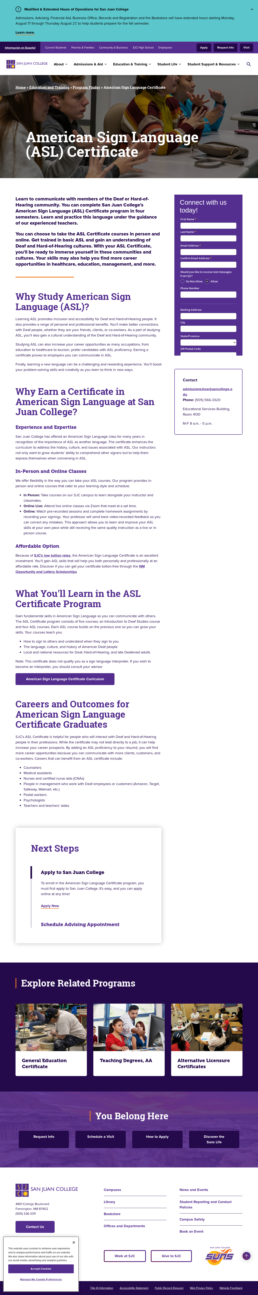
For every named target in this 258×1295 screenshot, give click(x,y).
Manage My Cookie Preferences (41, 1279)
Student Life (167, 64)
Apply (204, 47)
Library (109, 1201)
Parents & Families (82, 47)
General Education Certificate (44, 1063)
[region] (41, 1264)
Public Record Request (169, 1288)
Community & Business (113, 47)
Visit (246, 47)
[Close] (73, 1242)
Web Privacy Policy (201, 1288)
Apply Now (50, 905)
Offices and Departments (124, 1226)
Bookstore (112, 1214)
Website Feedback (231, 1288)
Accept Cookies (41, 1269)
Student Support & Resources (211, 64)
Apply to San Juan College (72, 872)
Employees (165, 47)
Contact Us (35, 1226)
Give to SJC (171, 1256)
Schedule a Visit (100, 1136)
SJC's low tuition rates (52, 555)
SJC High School (143, 47)
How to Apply (157, 1136)
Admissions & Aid (88, 64)
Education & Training (130, 64)
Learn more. (25, 32)
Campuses (112, 1189)
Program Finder (86, 87)
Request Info (225, 47)
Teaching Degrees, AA (126, 1060)
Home (21, 87)
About (59, 64)
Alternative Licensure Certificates (204, 1063)
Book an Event (191, 1231)
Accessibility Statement (134, 1288)
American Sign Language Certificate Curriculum (65, 679)
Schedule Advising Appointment (80, 924)
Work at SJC (125, 1256)
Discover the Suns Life (214, 1139)
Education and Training (49, 87)
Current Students (56, 47)
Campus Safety (192, 1219)
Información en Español (20, 48)
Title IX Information (101, 1288)
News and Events (194, 1189)
